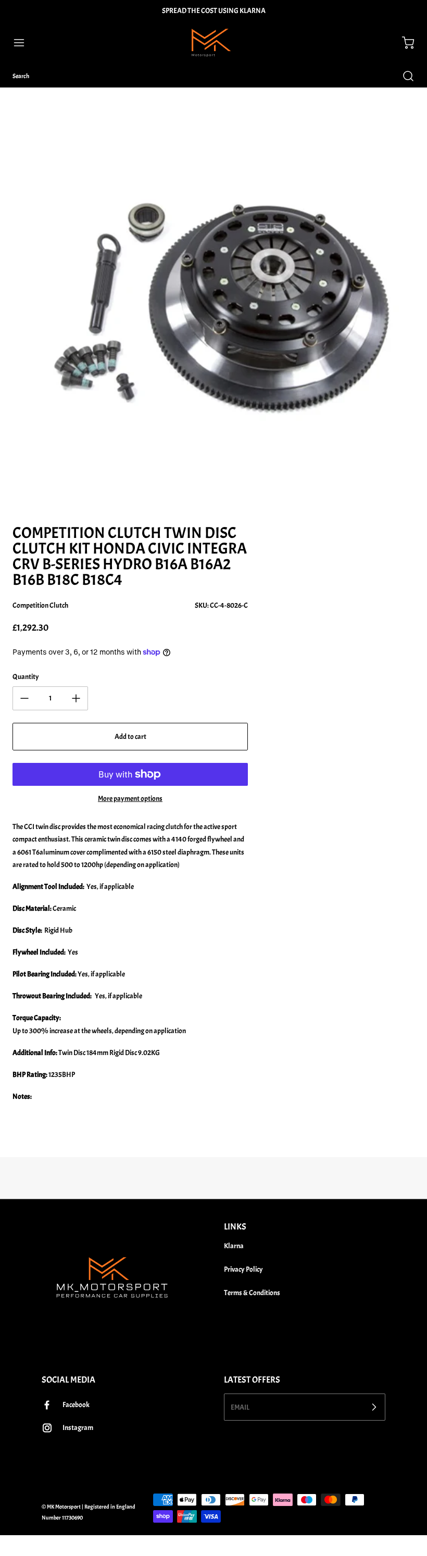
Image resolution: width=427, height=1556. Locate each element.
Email (240, 1406)
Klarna (234, 1245)
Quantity (25, 676)
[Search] (403, 76)
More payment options (130, 798)
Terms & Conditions (252, 1292)
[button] (23, 42)
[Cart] (403, 42)
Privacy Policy (243, 1269)
